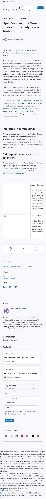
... (40, 10)
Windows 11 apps (19, 456)
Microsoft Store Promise (16, 461)
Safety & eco (33, 495)
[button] (15, 216)
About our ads (5, 498)
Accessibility (13, 488)
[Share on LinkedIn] (15, 287)
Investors (35, 486)
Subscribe (9, 420)
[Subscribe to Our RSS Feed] (38, 437)
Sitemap (20, 493)
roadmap (29, 136)
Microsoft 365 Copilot (36, 476)
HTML (6, 277)
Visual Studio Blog (19, 10)
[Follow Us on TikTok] (32, 437)
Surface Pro (4, 452)
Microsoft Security (15, 473)
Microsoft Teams (23, 476)
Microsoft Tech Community (26, 481)
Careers (34, 483)
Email (7, 393)
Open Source (16, 266)
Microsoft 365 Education (8, 466)
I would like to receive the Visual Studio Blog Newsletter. (20, 412)
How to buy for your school (26, 466)
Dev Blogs (6, 10)
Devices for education (14, 464)
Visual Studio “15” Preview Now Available (20, 373)
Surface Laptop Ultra (26, 452)
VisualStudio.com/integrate (13, 173)
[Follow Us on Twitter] (11, 437)
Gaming (6, 266)
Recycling (41, 495)
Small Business (5, 478)
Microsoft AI (4, 473)
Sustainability (22, 488)
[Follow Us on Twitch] (27, 437)
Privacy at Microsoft (24, 486)
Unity (13, 277)
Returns (24, 459)
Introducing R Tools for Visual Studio (19, 357)
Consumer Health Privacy (8, 493)
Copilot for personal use (31, 454)
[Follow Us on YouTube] (22, 437)
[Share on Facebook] (4, 287)
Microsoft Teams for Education (32, 464)
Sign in (40, 8)
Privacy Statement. (18, 414)
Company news (12, 486)
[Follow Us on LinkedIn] (16, 437)
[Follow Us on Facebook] (6, 437)
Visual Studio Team (15, 39)
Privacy (38, 493)
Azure (12, 478)
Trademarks (24, 495)
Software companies (15, 483)
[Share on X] (10, 287)
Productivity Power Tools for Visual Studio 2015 (21, 108)
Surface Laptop (13, 452)
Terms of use (16, 495)
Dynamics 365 (26, 473)
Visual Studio (29, 266)
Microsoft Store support (13, 459)
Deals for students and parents (28, 469)
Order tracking (32, 459)
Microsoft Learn (34, 478)
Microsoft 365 (36, 473)
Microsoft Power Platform (8, 476)
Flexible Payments (31, 461)
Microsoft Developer (21, 478)
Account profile (31, 456)
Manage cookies (5, 495)
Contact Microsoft (30, 493)
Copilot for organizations (14, 454)
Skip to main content (7, 1)
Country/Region (11, 402)
